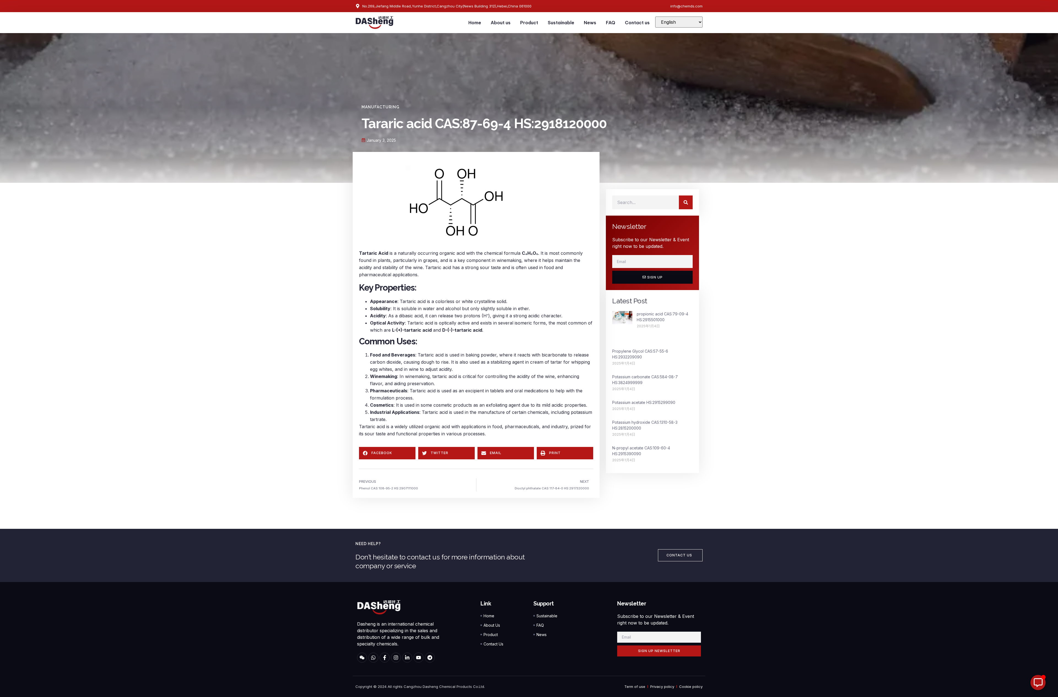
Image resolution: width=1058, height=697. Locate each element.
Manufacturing (380, 107)
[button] (387, 453)
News (590, 22)
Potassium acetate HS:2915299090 (643, 402)
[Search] (686, 202)
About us (501, 22)
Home (474, 22)
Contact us (637, 22)
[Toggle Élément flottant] (1038, 682)
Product (529, 22)
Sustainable (561, 22)
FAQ (610, 22)
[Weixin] (362, 658)
